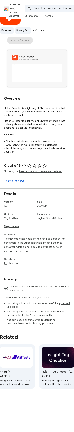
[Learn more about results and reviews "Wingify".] (9, 376)
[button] (37, 69)
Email (12, 263)
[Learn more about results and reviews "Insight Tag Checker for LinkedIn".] (50, 376)
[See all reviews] (15, 181)
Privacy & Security (23, 30)
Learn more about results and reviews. (40, 171)
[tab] (14, 16)
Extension (6, 30)
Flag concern (11, 226)
